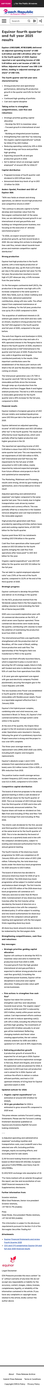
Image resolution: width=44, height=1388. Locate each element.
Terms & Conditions (32, 1379)
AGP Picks (5, 4)
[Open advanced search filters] (34, 21)
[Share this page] (40, 21)
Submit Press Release (12, 1379)
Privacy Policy (33, 1384)
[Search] (29, 21)
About (11, 1374)
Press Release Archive (25, 1374)
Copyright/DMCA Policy (15, 1384)
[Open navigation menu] (4, 21)
